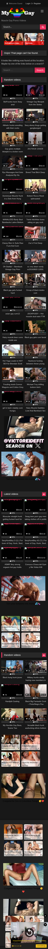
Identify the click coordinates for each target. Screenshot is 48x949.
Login (28, 3)
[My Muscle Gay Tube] (19, 13)
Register (37, 3)
